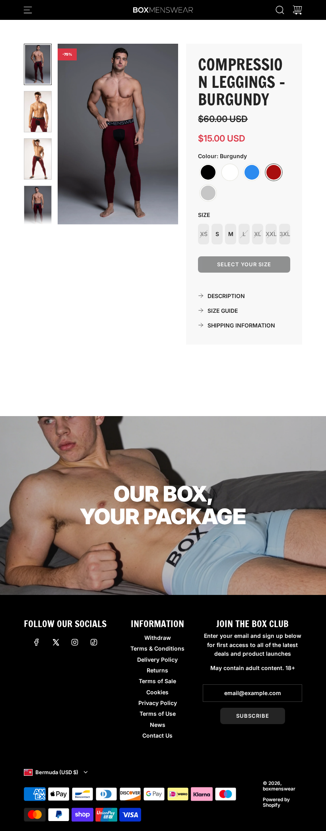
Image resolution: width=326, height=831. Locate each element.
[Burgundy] (274, 172)
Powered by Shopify (276, 802)
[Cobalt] (252, 172)
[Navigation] (28, 10)
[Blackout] (208, 172)
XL (257, 234)
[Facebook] (36, 642)
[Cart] (297, 10)
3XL (284, 234)
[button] (76, 134)
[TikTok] (94, 642)
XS (204, 234)
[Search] (280, 10)
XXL (271, 234)
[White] (230, 172)
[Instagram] (74, 642)
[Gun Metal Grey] (208, 193)
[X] (55, 642)
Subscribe (252, 716)
